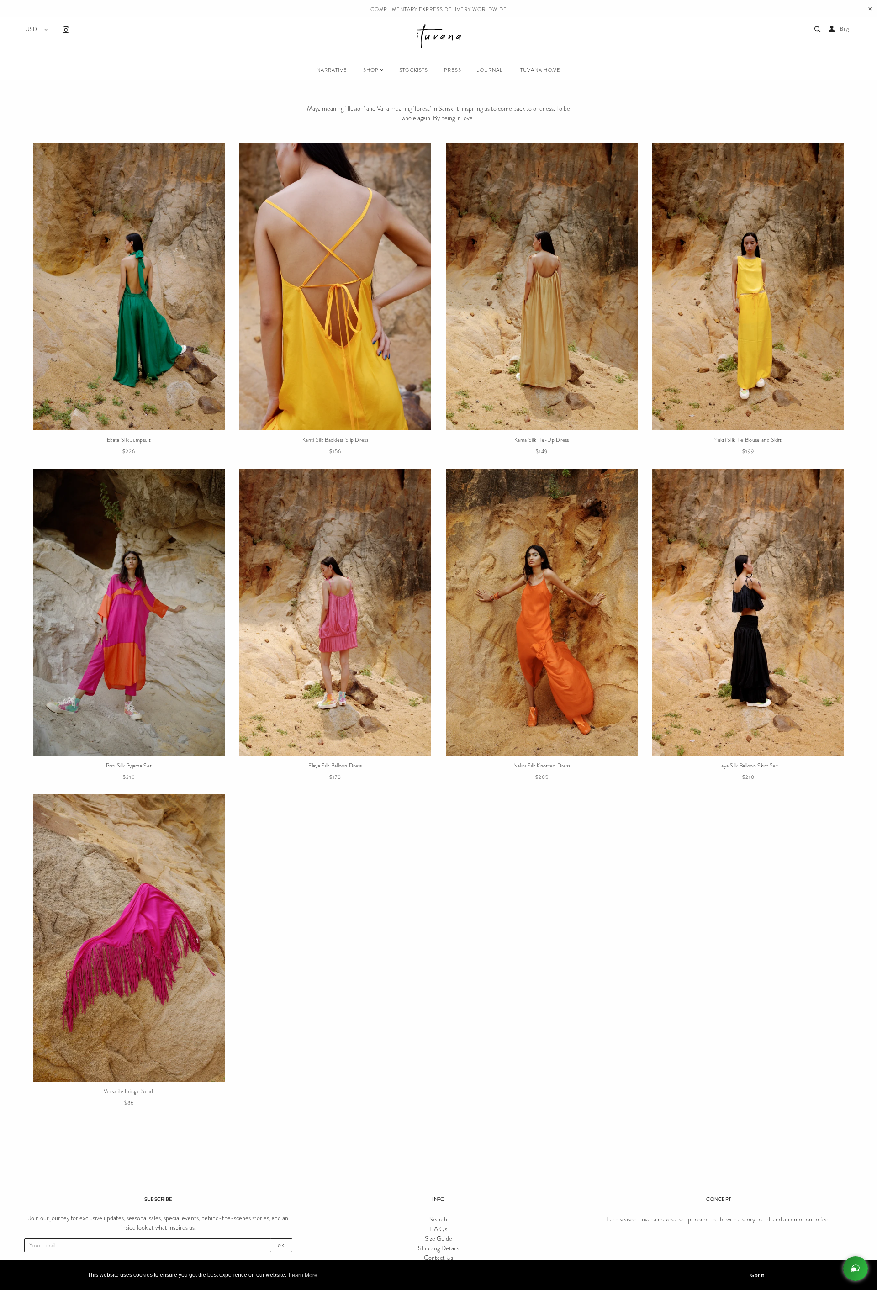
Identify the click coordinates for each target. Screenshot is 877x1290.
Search (438, 1219)
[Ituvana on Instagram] (66, 31)
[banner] (439, 37)
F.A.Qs (438, 1228)
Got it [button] (757, 1275)
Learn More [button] (303, 1275)
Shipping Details (438, 1248)
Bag (844, 28)
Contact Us (438, 1257)
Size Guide (438, 1238)
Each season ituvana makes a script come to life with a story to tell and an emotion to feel (718, 1219)
